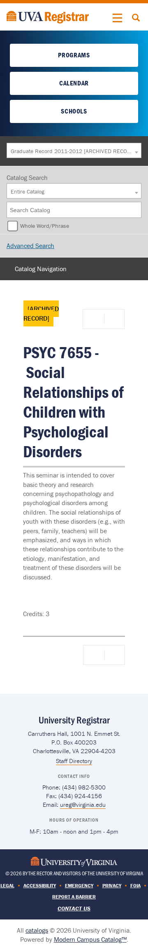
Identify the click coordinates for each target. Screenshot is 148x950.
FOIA (135, 885)
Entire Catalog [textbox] (27, 191)
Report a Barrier (74, 896)
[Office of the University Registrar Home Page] (48, 16)
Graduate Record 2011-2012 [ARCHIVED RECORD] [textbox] (72, 151)
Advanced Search (30, 245)
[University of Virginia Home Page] (74, 861)
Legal (7, 885)
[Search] (135, 210)
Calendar (74, 83)
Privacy (111, 885)
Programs (74, 55)
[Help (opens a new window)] (113, 319)
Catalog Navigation (41, 269)
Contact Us (74, 908)
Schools (74, 111)
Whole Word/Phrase (44, 225)
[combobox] (74, 150)
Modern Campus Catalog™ (90, 939)
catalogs (36, 930)
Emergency (79, 885)
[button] (118, 18)
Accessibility (39, 885)
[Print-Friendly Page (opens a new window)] (95, 319)
